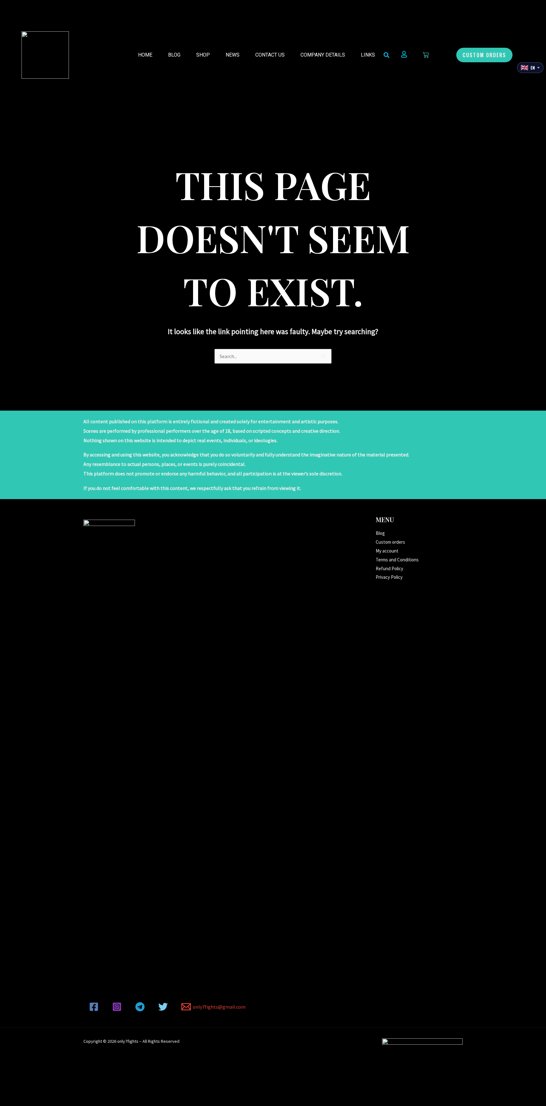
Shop (203, 55)
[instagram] (118, 1006)
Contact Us (270, 55)
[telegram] (141, 1006)
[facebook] (95, 1006)
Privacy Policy (389, 577)
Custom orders (390, 542)
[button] (484, 55)
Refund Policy (389, 568)
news (233, 55)
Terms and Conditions (397, 560)
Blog (174, 55)
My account (387, 551)
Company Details (322, 55)
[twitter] (164, 1006)
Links (368, 55)
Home (145, 55)
